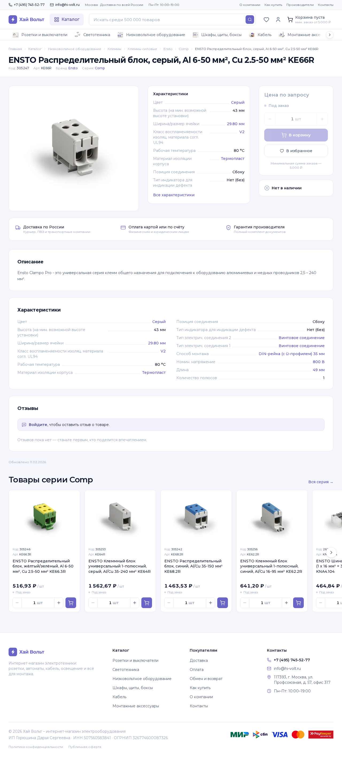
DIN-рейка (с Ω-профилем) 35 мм (292, 353)
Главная (15, 49)
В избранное (299, 150)
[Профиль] (278, 19)
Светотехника (96, 34)
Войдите (38, 424)
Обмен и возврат (206, 678)
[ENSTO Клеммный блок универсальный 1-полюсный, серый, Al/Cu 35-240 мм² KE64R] (120, 517)
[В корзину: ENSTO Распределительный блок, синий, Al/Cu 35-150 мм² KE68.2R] (222, 602)
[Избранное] (266, 19)
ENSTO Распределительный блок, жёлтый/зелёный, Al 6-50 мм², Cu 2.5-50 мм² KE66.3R (43, 566)
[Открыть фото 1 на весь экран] (73, 148)
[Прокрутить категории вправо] (329, 35)
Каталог (35, 49)
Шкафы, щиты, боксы (221, 34)
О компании (249, 5)
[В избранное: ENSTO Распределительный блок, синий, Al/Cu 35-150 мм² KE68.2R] (224, 497)
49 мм (319, 369)
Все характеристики (174, 195)
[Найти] (250, 19)
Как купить (273, 5)
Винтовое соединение (302, 337)
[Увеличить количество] (322, 119)
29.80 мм (235, 123)
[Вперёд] (331, 552)
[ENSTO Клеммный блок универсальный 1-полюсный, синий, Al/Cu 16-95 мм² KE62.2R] (272, 517)
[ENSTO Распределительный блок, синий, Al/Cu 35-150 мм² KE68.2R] (196, 517)
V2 (241, 131)
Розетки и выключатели (44, 34)
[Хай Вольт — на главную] (26, 19)
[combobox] (172, 19)
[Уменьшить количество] (270, 119)
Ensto (168, 49)
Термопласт (232, 158)
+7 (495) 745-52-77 (29, 5)
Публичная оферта (84, 747)
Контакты (325, 5)
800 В (319, 361)
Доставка (199, 660)
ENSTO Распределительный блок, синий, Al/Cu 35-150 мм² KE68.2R (193, 566)
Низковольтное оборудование (155, 34)
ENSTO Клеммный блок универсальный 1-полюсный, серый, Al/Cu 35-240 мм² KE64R (119, 566)
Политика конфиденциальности (36, 747)
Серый (237, 102)
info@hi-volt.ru (67, 5)
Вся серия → (320, 481)
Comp (184, 49)
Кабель (264, 34)
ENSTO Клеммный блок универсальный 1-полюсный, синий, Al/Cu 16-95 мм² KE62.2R (271, 566)
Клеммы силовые (142, 49)
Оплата (197, 669)
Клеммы (114, 49)
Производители (300, 5)
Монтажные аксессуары (310, 34)
